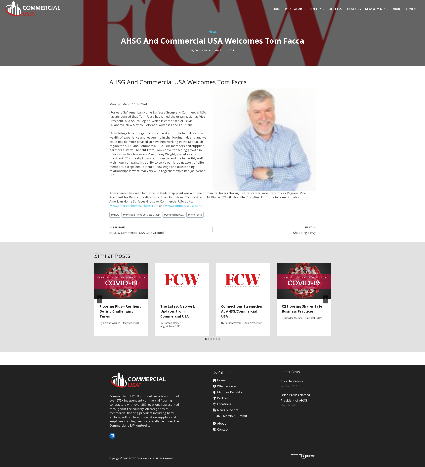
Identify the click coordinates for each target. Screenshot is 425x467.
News (212, 31)
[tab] (206, 339)
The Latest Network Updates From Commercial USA (177, 311)
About (397, 9)
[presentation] (121, 281)
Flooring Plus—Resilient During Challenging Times (120, 311)
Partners (223, 398)
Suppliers (335, 9)
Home (277, 9)
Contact (412, 9)
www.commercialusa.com (183, 206)
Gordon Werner (203, 50)
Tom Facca (195, 214)
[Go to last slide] (99, 299)
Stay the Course (292, 381)
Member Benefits (229, 392)
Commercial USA (174, 214)
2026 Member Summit (231, 416)
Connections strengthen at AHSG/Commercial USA (242, 311)
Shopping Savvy (304, 230)
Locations (353, 9)
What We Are (226, 386)
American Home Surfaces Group (141, 214)
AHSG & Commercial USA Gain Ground (136, 230)
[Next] (325, 299)
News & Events (227, 410)
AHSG (115, 214)
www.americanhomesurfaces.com (134, 206)
